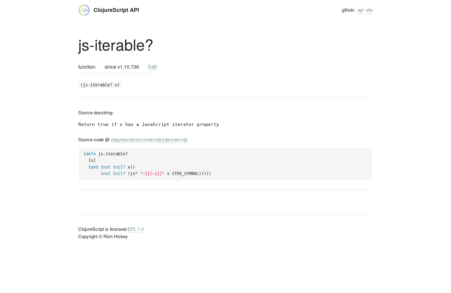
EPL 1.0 (136, 229)
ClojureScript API (116, 10)
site (369, 9)
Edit (152, 66)
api (360, 9)
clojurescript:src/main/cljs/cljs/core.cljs (149, 139)
